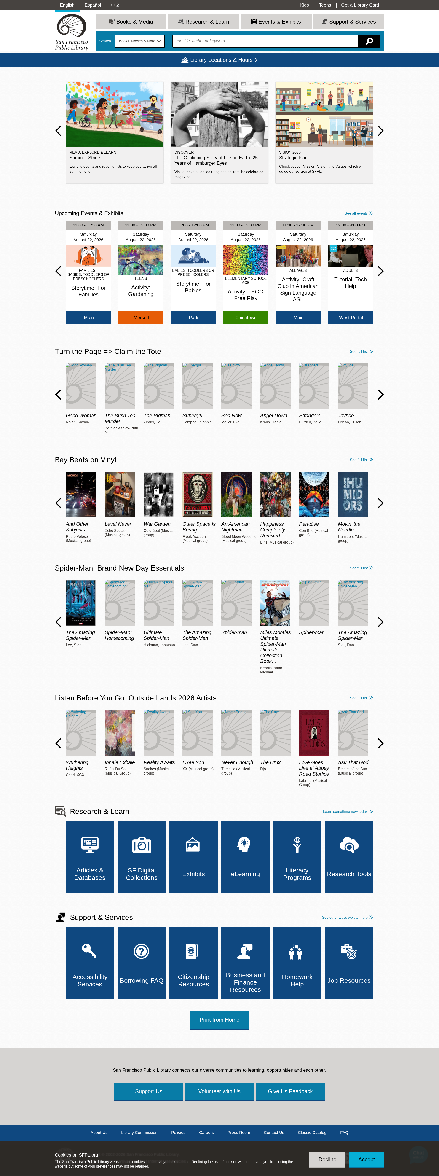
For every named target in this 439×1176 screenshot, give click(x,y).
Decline (327, 1159)
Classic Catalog (312, 1132)
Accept (366, 1159)
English (67, 5)
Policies (178, 1132)
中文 (115, 5)
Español (93, 5)
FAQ (344, 1132)
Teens (325, 5)
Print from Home (219, 1020)
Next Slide (380, 130)
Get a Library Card (360, 5)
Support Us (148, 1091)
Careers (206, 1132)
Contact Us (274, 1132)
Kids (304, 5)
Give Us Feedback (290, 1091)
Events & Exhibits (279, 22)
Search (105, 41)
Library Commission (139, 1132)
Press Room (239, 1132)
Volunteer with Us (219, 1091)
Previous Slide (58, 130)
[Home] (71, 32)
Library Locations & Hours (221, 60)
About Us (99, 1132)
